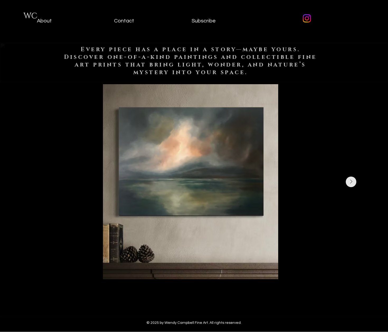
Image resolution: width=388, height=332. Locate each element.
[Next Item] (351, 182)
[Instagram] (306, 18)
